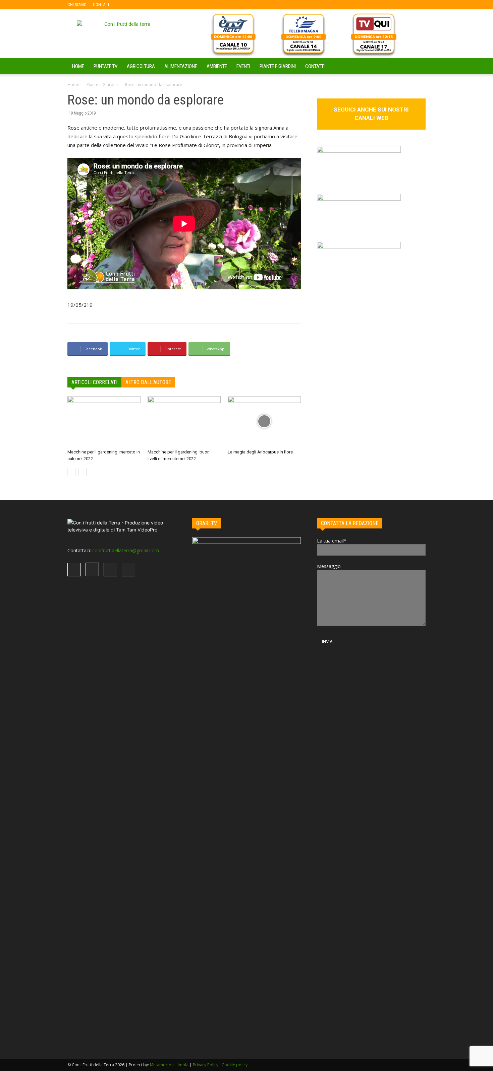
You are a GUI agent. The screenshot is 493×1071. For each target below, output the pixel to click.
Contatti (315, 66)
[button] (417, 67)
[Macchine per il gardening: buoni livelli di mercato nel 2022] (184, 421)
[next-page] (82, 472)
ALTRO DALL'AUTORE (148, 382)
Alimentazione (180, 66)
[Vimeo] (149, 4)
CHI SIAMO (77, 4)
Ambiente (217, 66)
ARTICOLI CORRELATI (94, 382)
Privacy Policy (205, 1065)
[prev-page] (71, 472)
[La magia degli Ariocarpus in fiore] (264, 421)
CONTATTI (102, 4)
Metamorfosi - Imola (169, 1065)
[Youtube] (160, 4)
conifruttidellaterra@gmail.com (125, 550)
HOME (78, 66)
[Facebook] (126, 4)
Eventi (243, 66)
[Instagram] (137, 4)
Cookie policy (235, 1065)
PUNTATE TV (105, 66)
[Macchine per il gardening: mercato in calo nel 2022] (104, 421)
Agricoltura (141, 66)
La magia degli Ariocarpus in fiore (260, 451)
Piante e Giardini (278, 66)
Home (73, 84)
